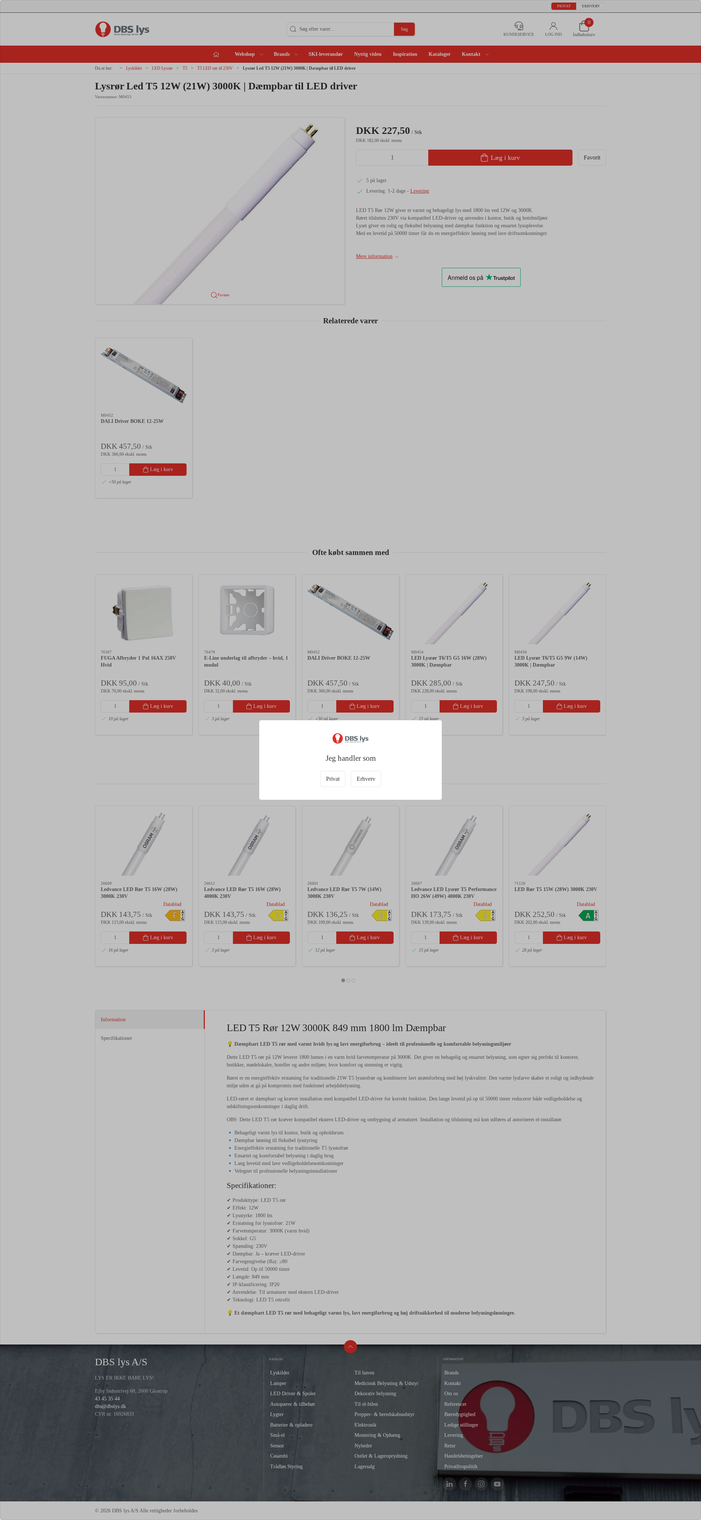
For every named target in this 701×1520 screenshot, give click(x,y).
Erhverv (366, 778)
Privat (333, 778)
